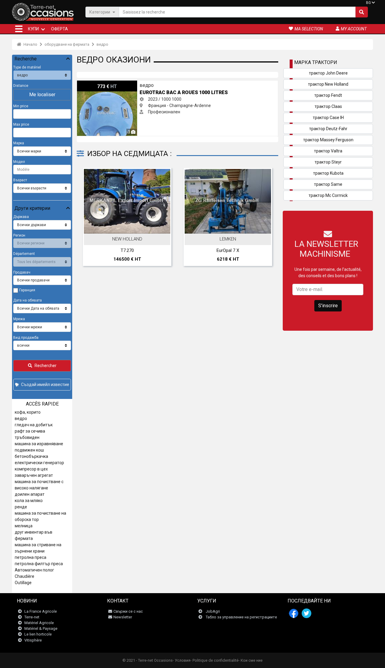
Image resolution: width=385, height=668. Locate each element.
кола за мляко (29, 500)
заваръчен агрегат (34, 475)
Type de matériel (27, 67)
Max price (21, 124)
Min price (20, 106)
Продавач (21, 272)
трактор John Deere (328, 73)
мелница (23, 525)
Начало (30, 44)
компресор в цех (31, 469)
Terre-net (31, 617)
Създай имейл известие (45, 384)
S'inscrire (328, 305)
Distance (20, 86)
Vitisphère (33, 640)
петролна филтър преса (39, 563)
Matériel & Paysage (40, 628)
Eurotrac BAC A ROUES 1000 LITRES (111, 83)
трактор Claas (328, 106)
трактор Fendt (328, 95)
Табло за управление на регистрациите (241, 617)
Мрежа (19, 319)
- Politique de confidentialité (214, 660)
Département (24, 254)
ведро (102, 44)
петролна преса (30, 557)
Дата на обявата (27, 300)
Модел (19, 162)
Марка (18, 143)
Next (266, 219)
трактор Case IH (328, 117)
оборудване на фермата (67, 44)
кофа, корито (28, 412)
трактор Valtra (328, 151)
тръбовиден (27, 437)
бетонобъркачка (31, 456)
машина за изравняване (39, 443)
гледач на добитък (34, 424)
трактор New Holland (328, 84)
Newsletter (122, 617)
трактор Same (328, 184)
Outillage (23, 582)
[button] (19, 29)
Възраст (20, 180)
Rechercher (46, 365)
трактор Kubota (328, 173)
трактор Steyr (328, 162)
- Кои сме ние (251, 660)
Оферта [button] (59, 28)
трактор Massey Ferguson (328, 139)
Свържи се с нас (128, 611)
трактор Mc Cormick (328, 195)
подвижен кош (29, 450)
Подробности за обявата (162, 227)
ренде (21, 506)
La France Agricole (40, 611)
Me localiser (42, 94)
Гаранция (27, 290)
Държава (21, 217)
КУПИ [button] (33, 28)
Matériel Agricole (39, 623)
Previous (89, 219)
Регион (19, 235)
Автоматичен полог (34, 570)
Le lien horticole (38, 634)
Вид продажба (25, 338)
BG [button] (368, 3)
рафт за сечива (30, 431)
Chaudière (24, 576)
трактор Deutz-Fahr (328, 128)
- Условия (181, 660)
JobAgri (213, 611)
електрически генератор (39, 462)
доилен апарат (30, 494)
